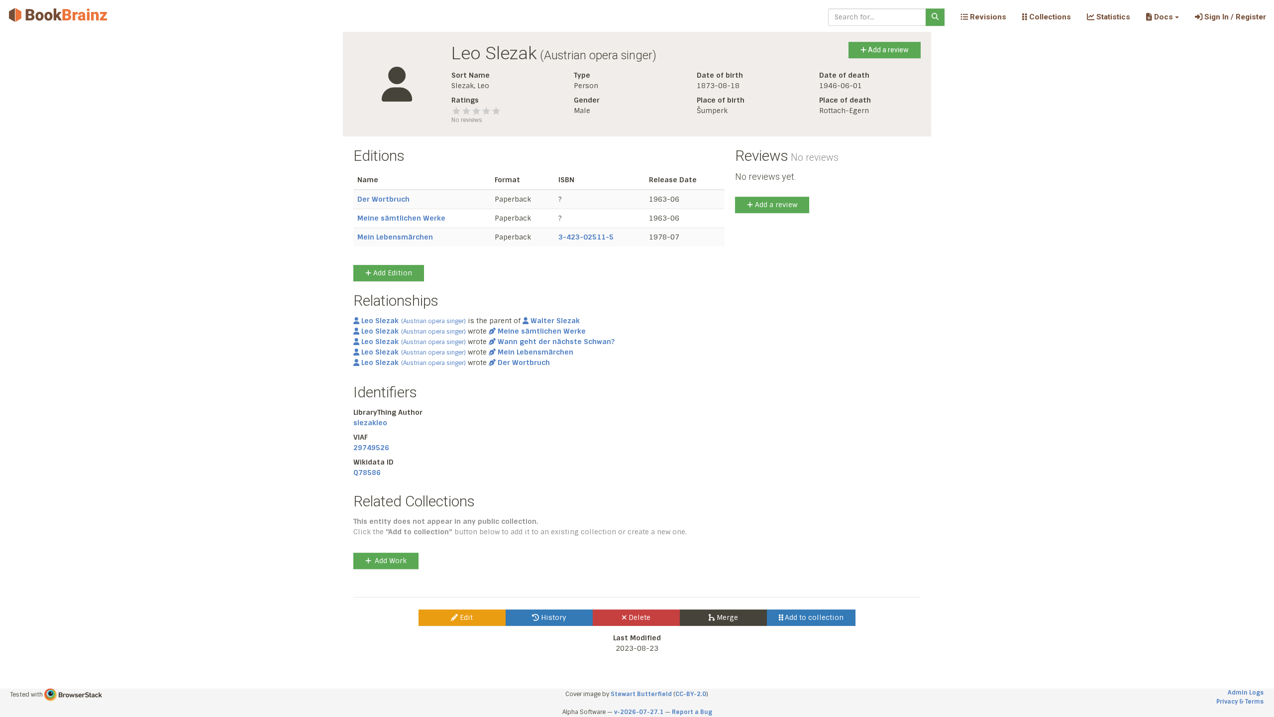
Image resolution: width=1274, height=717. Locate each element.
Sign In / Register (1234, 16)
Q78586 (367, 472)
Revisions (987, 16)
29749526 (371, 447)
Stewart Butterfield (641, 694)
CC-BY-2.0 (690, 694)
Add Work (391, 560)
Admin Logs (1246, 693)
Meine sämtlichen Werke (401, 218)
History (552, 617)
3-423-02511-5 (586, 237)
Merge (726, 617)
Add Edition (391, 272)
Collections (1049, 16)
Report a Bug (692, 712)
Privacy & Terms (1240, 702)
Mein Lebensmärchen (395, 237)
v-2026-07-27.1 (638, 712)
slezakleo (370, 422)
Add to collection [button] (813, 617)
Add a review (887, 50)
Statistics (1112, 16)
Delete (638, 617)
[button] (1162, 17)
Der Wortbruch (383, 199)
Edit (465, 617)
